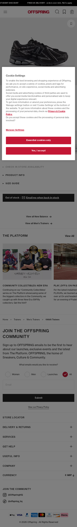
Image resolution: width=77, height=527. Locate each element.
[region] (38, 113)
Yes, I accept (38, 151)
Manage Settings (15, 130)
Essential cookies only (38, 140)
